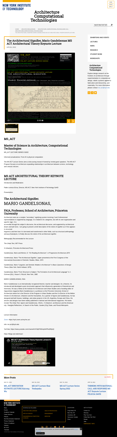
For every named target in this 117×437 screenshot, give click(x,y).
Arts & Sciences (28, 413)
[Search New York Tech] (111, 24)
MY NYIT (6, 427)
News (5, 408)
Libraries (6, 425)
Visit (111, 4)
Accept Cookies (40, 433)
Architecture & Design (28, 29)
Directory (86, 412)
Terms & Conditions (9, 423)
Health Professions (51, 411)
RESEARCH (94, 50)
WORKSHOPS (95, 58)
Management (49, 413)
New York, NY (71, 412)
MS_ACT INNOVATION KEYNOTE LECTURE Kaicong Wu (16, 388)
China (68, 419)
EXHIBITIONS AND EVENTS (99, 37)
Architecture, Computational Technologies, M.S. (53, 29)
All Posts (107, 377)
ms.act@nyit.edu (104, 88)
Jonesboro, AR (71, 415)
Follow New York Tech (89, 417)
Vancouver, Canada (72, 417)
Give (111, 2)
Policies (6, 416)
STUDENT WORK (96, 54)
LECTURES (94, 42)
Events (6, 410)
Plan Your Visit (88, 415)
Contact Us (87, 410)
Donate (85, 419)
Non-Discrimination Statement (12, 419)
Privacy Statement (9, 421)
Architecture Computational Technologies (29, 31)
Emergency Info (89, 423)
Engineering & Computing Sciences (31, 417)
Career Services (8, 414)
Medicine (47, 416)
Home (17, 29)
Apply (111, 7)
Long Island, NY (71, 410)
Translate (6, 429)
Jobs (85, 421)
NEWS (92, 46)
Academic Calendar (9, 412)
